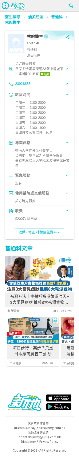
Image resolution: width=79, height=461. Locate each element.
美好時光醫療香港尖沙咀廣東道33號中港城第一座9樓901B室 (39, 69)
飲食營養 (13, 310)
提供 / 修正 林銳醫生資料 (38, 232)
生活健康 (15, 363)
